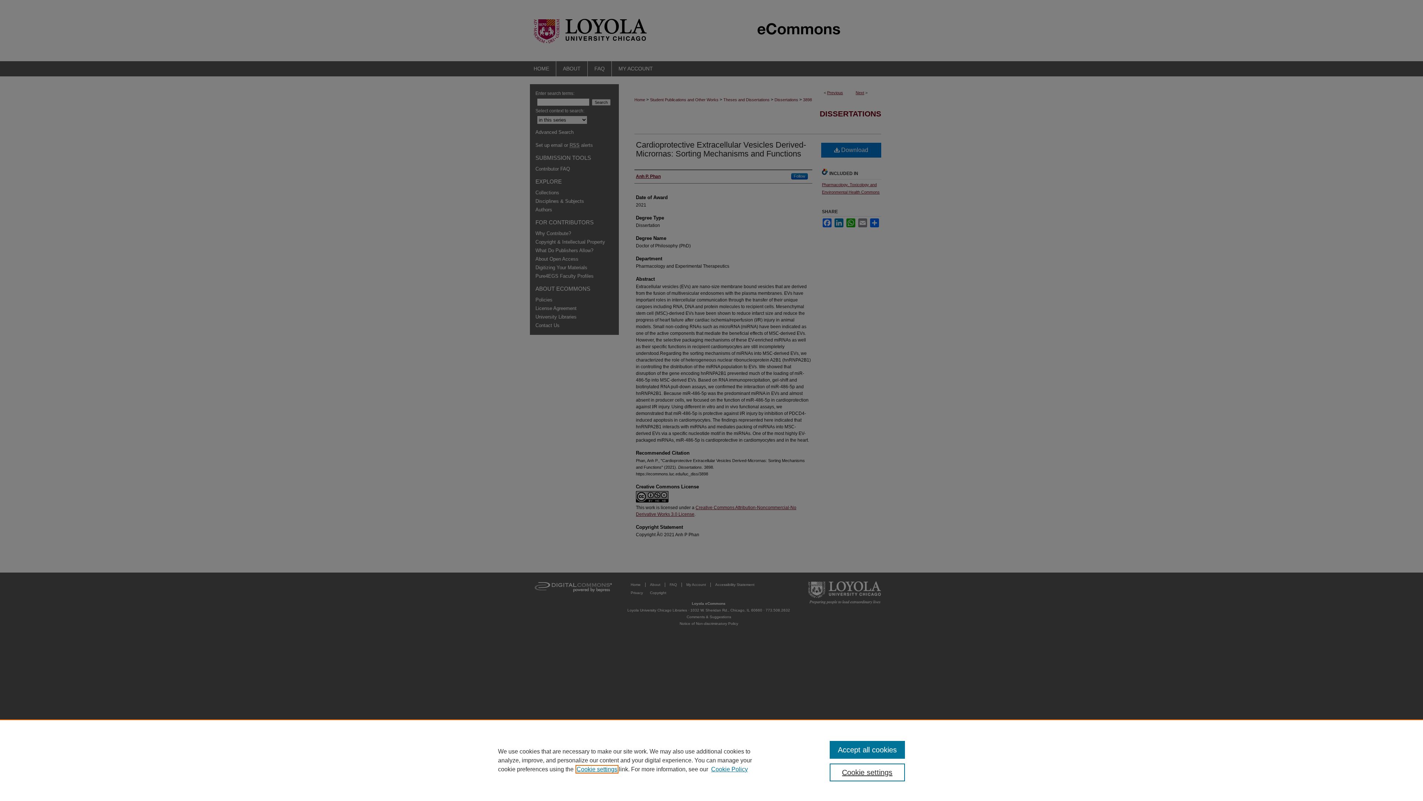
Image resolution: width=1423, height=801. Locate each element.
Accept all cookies (867, 750)
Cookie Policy (729, 769)
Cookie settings (597, 769)
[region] (711, 760)
